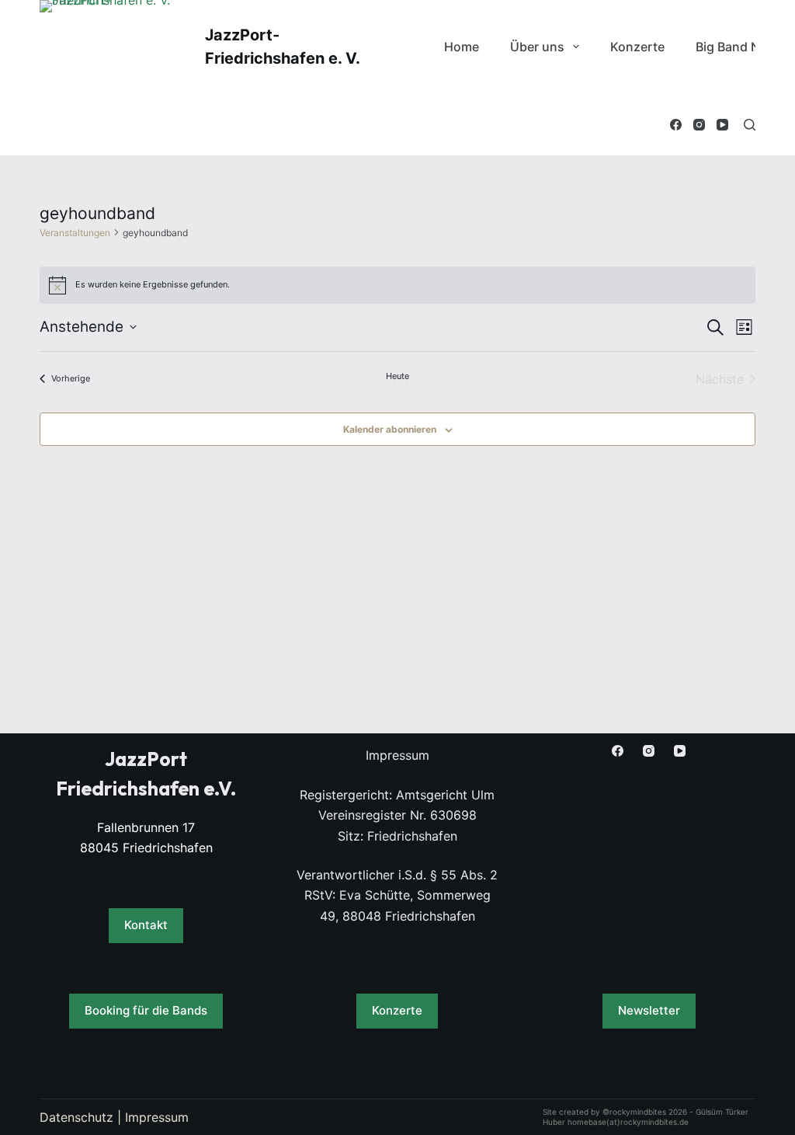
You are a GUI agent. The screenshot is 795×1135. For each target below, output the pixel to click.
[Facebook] (676, 125)
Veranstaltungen (75, 232)
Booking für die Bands (146, 1010)
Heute (397, 376)
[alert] (397, 285)
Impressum (157, 1117)
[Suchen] (749, 125)
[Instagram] (699, 125)
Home (461, 46)
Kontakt (146, 924)
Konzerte (637, 46)
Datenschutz (76, 1117)
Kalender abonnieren (389, 429)
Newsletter (649, 1010)
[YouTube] (722, 125)
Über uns (537, 46)
